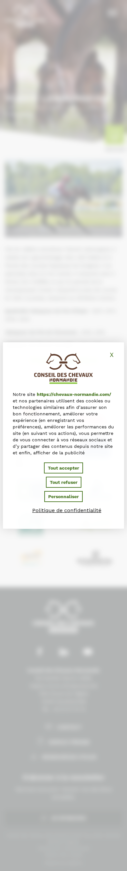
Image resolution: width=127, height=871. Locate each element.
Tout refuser (64, 482)
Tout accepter (63, 468)
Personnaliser (63, 496)
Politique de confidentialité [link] (66, 510)
